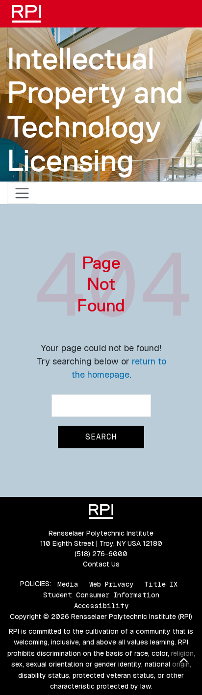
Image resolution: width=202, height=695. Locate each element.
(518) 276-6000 (101, 553)
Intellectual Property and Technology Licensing (95, 109)
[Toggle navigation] (22, 193)
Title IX (160, 583)
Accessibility (101, 605)
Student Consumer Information (101, 595)
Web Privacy (111, 583)
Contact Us (101, 564)
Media (67, 583)
